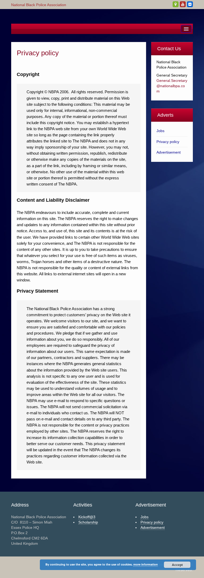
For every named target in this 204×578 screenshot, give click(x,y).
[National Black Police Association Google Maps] (175, 4)
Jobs (160, 131)
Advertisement (168, 152)
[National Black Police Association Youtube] (183, 4)
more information (145, 564)
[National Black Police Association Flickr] (190, 4)
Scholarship (88, 522)
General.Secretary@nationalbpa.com (171, 85)
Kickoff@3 (86, 517)
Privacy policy (167, 142)
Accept (177, 564)
